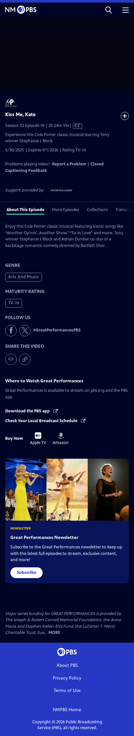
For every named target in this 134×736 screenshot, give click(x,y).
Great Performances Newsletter (44, 537)
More (54, 632)
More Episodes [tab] (65, 209)
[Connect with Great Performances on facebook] (11, 330)
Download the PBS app (28, 411)
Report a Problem (69, 164)
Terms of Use (67, 690)
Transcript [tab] (124, 209)
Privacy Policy (67, 678)
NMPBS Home (67, 710)
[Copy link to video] (25, 359)
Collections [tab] (97, 209)
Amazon (61, 439)
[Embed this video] (11, 359)
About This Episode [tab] (25, 209)
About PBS (67, 665)
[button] (108, 10)
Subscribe (26, 572)
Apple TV (38, 438)
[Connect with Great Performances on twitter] (25, 330)
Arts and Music (23, 277)
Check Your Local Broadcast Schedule (41, 420)
